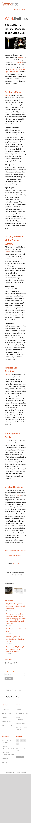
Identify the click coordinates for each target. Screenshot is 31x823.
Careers (5, 717)
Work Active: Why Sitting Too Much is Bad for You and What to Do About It (15, 649)
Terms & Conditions (22, 713)
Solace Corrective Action (22, 728)
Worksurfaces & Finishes (13, 697)
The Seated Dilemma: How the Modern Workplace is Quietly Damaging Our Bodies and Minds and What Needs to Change (16, 618)
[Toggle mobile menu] (28, 4)
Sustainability (6, 721)
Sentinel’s (8, 374)
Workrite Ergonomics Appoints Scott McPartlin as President (15, 639)
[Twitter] (8, 663)
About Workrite (7, 713)
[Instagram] (11, 663)
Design (19, 563)
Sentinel (20, 57)
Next (23, 9)
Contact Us (6, 709)
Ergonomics (15, 563)
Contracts (19, 709)
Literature (6, 762)
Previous (17, 9)
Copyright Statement (20, 718)
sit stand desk (18, 62)
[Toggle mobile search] (24, 4)
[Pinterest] (16, 663)
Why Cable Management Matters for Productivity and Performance (15, 606)
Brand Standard (7, 725)
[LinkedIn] (14, 663)
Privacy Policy (21, 723)
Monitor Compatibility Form (8, 747)
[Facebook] (5, 663)
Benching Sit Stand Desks (13, 690)
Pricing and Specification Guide (8, 753)
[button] (6, 590)
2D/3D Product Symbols (7, 741)
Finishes (5, 758)
